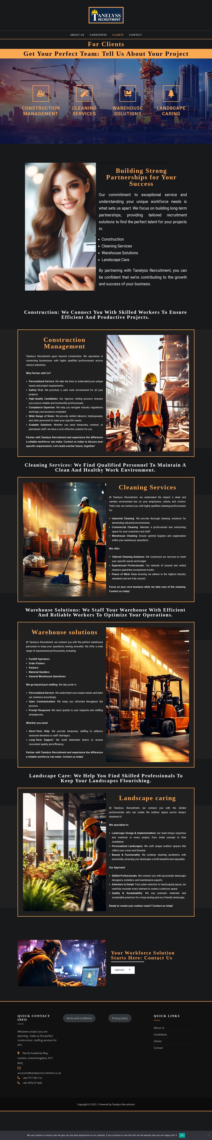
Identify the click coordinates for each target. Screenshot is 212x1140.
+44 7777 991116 (32, 1078)
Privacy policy (120, 1018)
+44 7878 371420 (32, 1083)
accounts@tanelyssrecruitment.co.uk (39, 1073)
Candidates (98, 34)
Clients (118, 34)
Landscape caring (171, 110)
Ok (182, 1135)
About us (77, 34)
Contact (135, 34)
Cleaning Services (84, 110)
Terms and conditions (79, 1018)
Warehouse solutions (128, 110)
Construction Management (41, 110)
